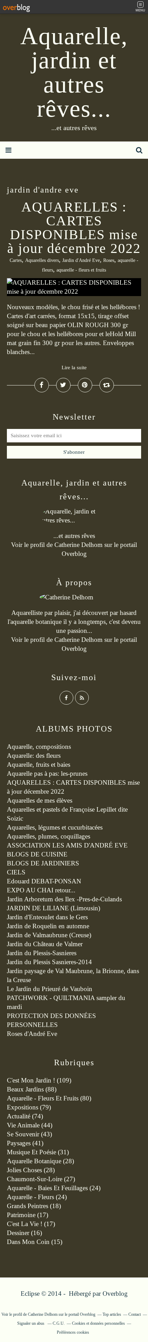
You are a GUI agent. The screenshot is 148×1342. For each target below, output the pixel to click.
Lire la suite (74, 367)
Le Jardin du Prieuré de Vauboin (49, 988)
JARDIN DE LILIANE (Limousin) (53, 908)
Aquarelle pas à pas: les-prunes (47, 773)
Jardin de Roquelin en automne (48, 926)
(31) (38, 1152)
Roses (108, 260)
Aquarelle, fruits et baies (38, 764)
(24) (54, 1188)
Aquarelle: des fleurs (34, 755)
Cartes (16, 260)
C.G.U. (59, 1323)
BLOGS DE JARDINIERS (43, 863)
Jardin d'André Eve (81, 260)
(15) (34, 1241)
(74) (25, 1116)
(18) (34, 1205)
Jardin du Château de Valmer (45, 944)
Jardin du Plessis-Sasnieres (41, 953)
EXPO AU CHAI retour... (41, 890)
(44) (29, 1125)
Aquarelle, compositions (39, 746)
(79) (29, 1107)
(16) (24, 1232)
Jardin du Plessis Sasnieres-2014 (49, 962)
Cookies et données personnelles (98, 1323)
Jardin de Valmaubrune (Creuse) (49, 935)
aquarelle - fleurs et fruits (81, 270)
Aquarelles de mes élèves (39, 800)
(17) (27, 1214)
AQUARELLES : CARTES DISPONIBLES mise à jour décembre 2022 (74, 227)
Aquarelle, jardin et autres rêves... (74, 72)
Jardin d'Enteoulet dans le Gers (47, 917)
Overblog (115, 1293)
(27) (41, 1179)
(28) (40, 1161)
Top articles (112, 1314)
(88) (31, 1089)
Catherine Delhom (78, 544)
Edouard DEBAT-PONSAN (44, 881)
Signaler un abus (31, 1323)
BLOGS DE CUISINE (37, 854)
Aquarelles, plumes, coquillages (48, 836)
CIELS (16, 872)
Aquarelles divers (42, 260)
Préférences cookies (73, 1332)
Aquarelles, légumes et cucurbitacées (55, 827)
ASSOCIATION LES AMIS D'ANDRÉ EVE (67, 845)
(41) (25, 1143)
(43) (29, 1134)
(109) (39, 1080)
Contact (134, 1314)
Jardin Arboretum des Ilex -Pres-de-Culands (64, 899)
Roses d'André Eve (32, 1033)
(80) (49, 1098)
